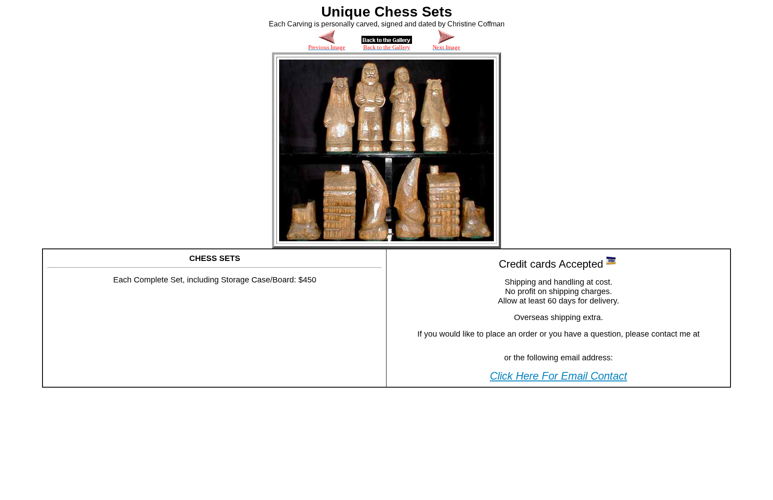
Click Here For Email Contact (558, 376)
